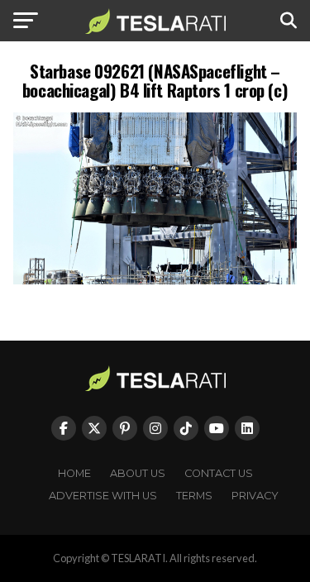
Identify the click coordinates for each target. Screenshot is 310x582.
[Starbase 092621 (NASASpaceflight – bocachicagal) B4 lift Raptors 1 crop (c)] (155, 280)
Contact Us (218, 473)
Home (74, 473)
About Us (137, 473)
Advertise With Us (103, 495)
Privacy (255, 495)
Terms (194, 495)
